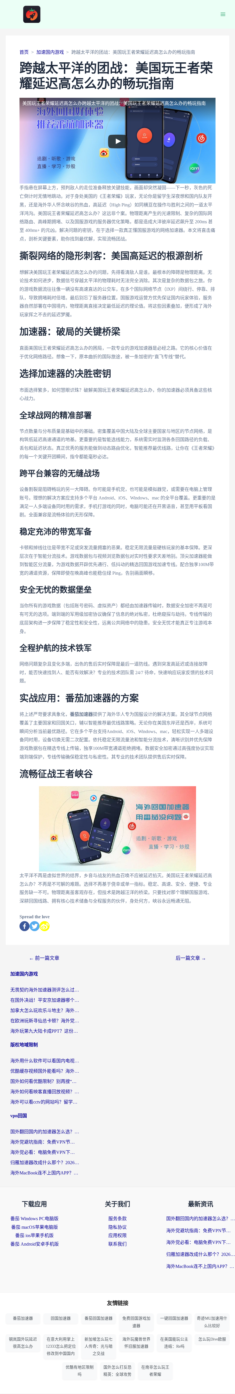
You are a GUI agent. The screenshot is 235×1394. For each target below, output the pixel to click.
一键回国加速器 (174, 1318)
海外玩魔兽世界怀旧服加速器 (136, 1343)
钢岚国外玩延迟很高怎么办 (23, 1343)
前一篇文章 (44, 958)
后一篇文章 (191, 958)
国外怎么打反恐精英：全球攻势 (117, 1371)
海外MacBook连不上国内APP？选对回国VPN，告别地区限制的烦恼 (44, 1172)
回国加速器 (61, 1318)
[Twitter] (35, 926)
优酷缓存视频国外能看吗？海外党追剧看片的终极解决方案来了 (44, 1071)
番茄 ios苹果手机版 (34, 1235)
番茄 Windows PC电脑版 (34, 1218)
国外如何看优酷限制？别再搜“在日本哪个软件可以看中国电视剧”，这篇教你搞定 (44, 1081)
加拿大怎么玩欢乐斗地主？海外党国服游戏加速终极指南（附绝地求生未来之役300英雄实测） (44, 1010)
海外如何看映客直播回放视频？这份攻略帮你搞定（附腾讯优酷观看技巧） (44, 1091)
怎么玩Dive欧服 (212, 1339)
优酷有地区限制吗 (80, 1371)
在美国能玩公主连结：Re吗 (174, 1343)
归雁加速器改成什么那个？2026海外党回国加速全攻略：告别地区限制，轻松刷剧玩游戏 (44, 1162)
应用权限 (117, 1235)
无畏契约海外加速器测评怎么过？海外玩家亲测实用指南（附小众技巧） (44, 989)
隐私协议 (117, 1227)
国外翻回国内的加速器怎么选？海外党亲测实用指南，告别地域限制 (44, 1131)
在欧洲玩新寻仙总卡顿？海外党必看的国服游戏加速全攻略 (44, 1020)
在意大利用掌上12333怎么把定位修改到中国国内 (61, 1346)
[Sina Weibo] (45, 926)
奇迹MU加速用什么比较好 (212, 1322)
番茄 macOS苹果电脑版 (34, 1227)
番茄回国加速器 (99, 1318)
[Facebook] (24, 926)
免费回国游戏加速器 (136, 1322)
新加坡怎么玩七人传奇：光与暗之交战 (99, 1346)
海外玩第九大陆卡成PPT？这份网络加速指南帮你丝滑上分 (44, 1031)
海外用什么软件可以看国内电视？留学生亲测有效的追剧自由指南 (44, 1060)
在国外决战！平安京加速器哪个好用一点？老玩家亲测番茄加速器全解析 (44, 1000)
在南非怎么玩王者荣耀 (155, 1371)
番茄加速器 (23, 1318)
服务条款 (117, 1218)
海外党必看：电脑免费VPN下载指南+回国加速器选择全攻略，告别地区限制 (44, 1152)
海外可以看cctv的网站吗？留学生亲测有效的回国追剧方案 (44, 1102)
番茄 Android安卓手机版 (34, 1244)
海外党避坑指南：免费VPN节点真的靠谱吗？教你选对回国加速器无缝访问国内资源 (44, 1142)
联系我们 (117, 1244)
